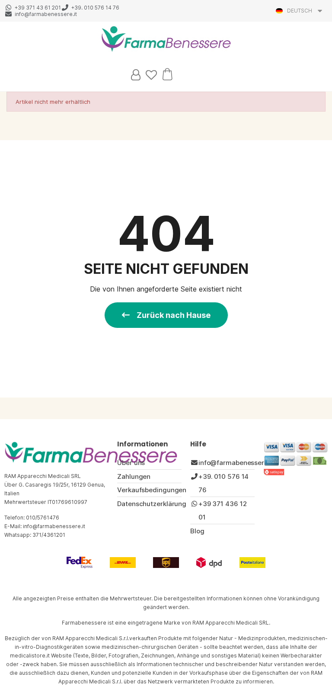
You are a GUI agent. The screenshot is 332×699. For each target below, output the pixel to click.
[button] (166, 315)
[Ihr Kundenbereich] (135, 74)
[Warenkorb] (167, 74)
